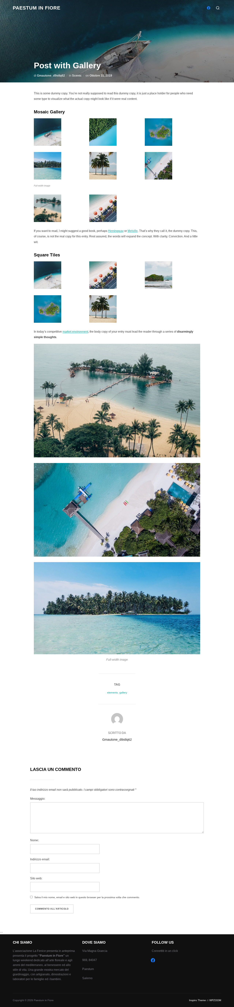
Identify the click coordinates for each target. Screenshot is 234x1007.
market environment (75, 331)
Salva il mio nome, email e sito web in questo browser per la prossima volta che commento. (87, 897)
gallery (123, 692)
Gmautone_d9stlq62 (51, 75)
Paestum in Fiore (36, 8)
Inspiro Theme (197, 1000)
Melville (133, 230)
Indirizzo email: (40, 859)
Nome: (34, 840)
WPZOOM (215, 1000)
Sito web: (36, 878)
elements (112, 692)
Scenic (77, 75)
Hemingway (116, 230)
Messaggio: (37, 798)
